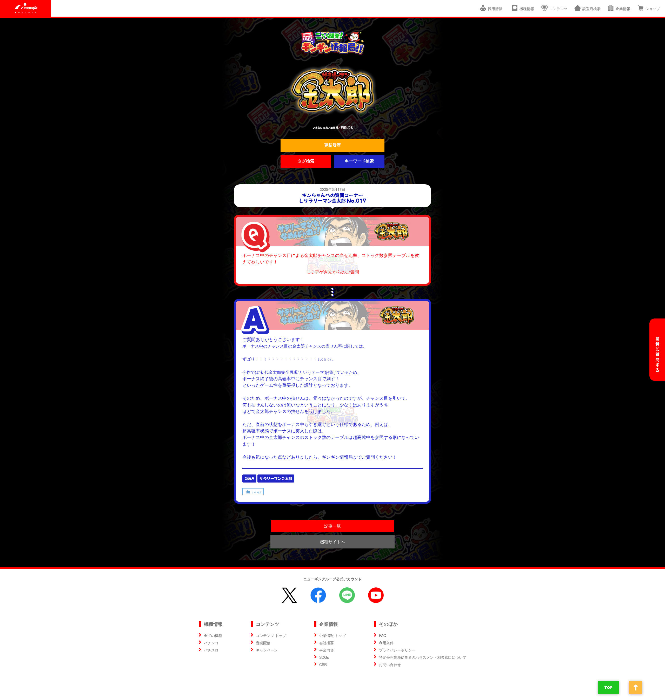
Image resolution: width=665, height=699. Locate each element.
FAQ (382, 635)
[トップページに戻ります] (332, 43)
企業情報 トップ (332, 635)
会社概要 (326, 642)
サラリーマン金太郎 (276, 478)
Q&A (249, 478)
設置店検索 (591, 8)
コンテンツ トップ (271, 635)
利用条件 (386, 642)
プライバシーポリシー (397, 650)
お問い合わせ (390, 664)
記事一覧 (332, 526)
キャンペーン (267, 650)
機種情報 (527, 8)
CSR (323, 664)
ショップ (652, 8)
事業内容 (326, 650)
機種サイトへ (332, 542)
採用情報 (496, 8)
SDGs (324, 657)
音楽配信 (263, 642)
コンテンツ (558, 8)
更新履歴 (332, 145)
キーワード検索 (359, 161)
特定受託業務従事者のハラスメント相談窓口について (422, 657)
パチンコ (211, 642)
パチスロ (211, 650)
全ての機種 (213, 635)
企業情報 (623, 8)
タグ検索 (306, 161)
